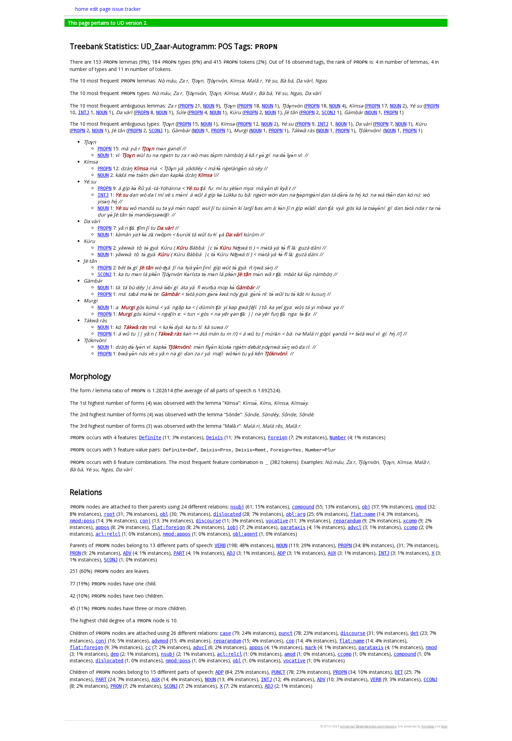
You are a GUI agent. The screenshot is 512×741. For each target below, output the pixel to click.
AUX (332, 553)
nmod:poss (82, 520)
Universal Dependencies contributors (368, 726)
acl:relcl (108, 534)
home (81, 9)
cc (148, 647)
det (414, 633)
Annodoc (427, 726)
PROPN (186, 106)
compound (303, 507)
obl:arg (295, 514)
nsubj (237, 507)
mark (310, 647)
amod (289, 654)
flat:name (362, 514)
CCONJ (430, 679)
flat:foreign (168, 527)
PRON (75, 553)
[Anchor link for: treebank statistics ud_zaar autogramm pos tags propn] (282, 45)
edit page (100, 9)
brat (444, 726)
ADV (127, 553)
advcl (355, 527)
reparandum (347, 520)
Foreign (277, 437)
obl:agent (245, 534)
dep (114, 654)
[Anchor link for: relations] (105, 491)
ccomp (411, 527)
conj (145, 520)
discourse (208, 520)
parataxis (292, 527)
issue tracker (126, 9)
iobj (232, 527)
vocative (277, 520)
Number (337, 437)
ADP (281, 553)
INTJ (83, 112)
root (109, 514)
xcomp (410, 520)
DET (399, 672)
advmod (160, 641)
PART (179, 553)
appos (102, 527)
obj (366, 507)
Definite (150, 437)
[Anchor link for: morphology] (114, 375)
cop (290, 641)
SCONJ (328, 112)
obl (164, 514)
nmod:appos (177, 534)
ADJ (231, 553)
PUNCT (278, 672)
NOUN (208, 106)
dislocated (227, 514)
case (225, 633)
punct (286, 633)
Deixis (214, 437)
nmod (420, 507)
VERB (220, 545)
